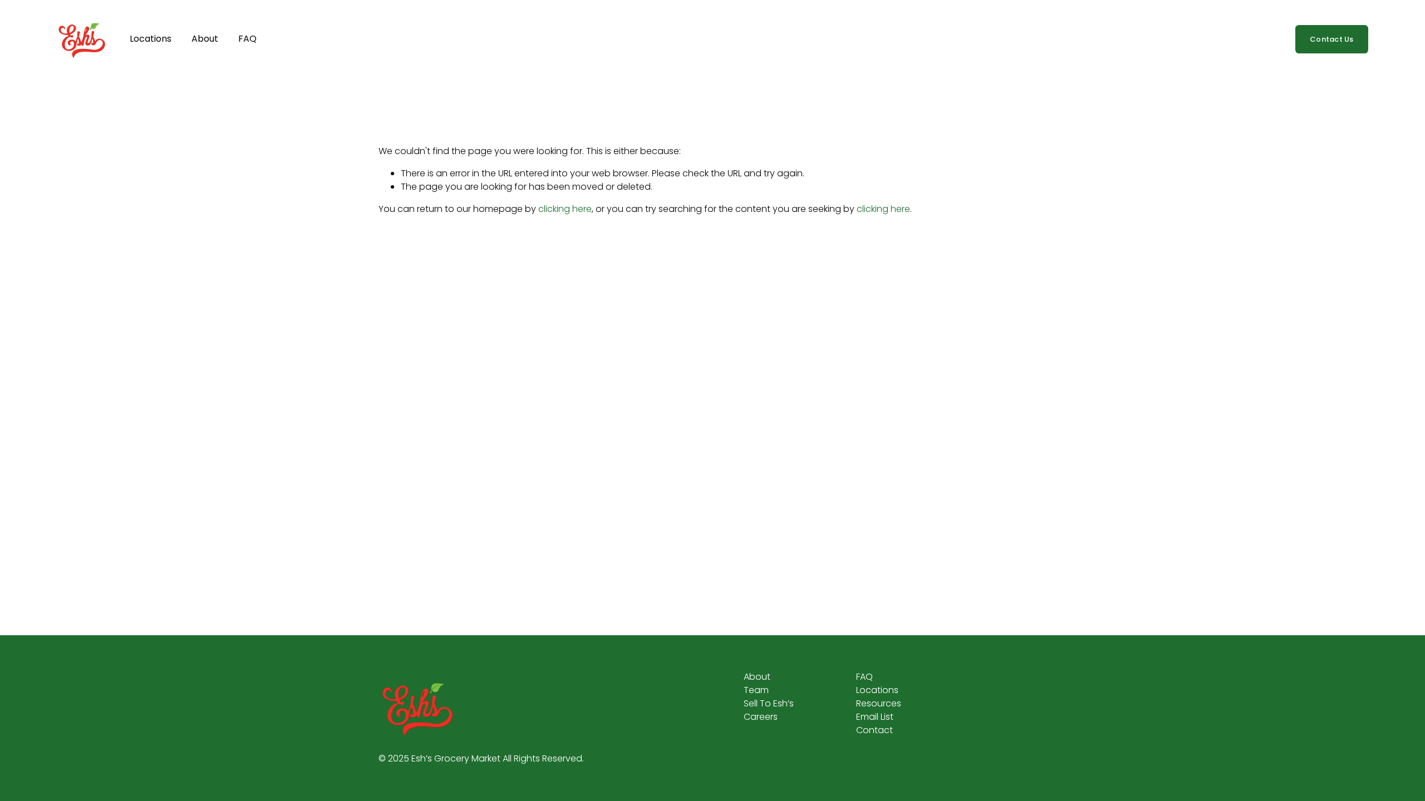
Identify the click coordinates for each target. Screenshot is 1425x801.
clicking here (565, 208)
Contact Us (1332, 39)
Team (756, 690)
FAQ (247, 38)
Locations (150, 38)
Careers (761, 716)
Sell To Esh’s (769, 703)
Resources (878, 703)
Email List (874, 716)
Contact (874, 730)
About (204, 38)
